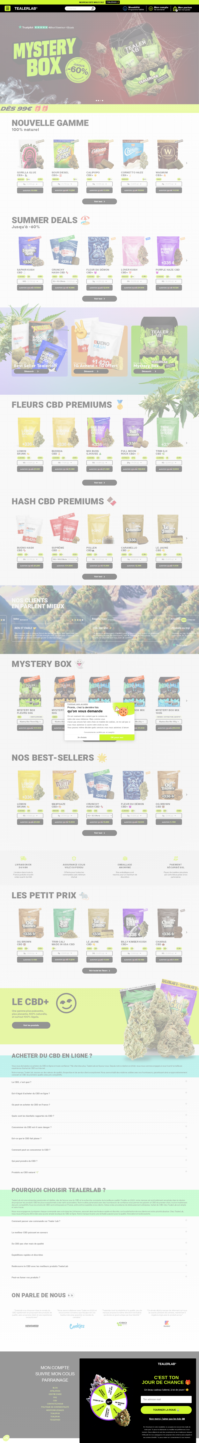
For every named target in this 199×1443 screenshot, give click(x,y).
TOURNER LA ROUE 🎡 (166, 1410)
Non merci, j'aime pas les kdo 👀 (167, 1419)
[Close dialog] (192, 1362)
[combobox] (79, 9)
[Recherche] (90, 10)
